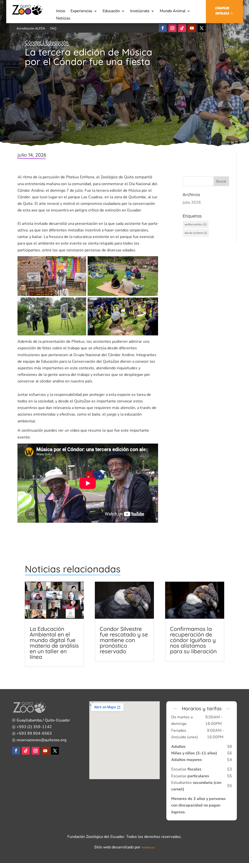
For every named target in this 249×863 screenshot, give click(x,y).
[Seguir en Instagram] (172, 28)
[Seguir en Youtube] (192, 28)
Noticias (63, 19)
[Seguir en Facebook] (163, 28)
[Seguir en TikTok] (182, 28)
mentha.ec (148, 847)
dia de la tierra (196, 233)
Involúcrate (140, 11)
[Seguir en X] (201, 28)
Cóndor (33, 42)
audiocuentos (196, 224)
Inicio (60, 11)
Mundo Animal (173, 11)
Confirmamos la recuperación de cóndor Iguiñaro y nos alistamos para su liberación (193, 640)
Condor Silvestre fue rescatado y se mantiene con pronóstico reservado (124, 640)
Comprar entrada (222, 10)
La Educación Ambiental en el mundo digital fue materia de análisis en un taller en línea (54, 642)
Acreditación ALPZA (31, 29)
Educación (111, 11)
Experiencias (81, 11)
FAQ (53, 29)
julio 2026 (192, 202)
